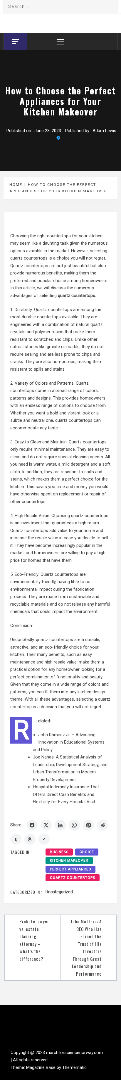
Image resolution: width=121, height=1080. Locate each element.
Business (59, 852)
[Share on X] (46, 825)
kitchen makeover (69, 860)
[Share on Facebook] (32, 825)
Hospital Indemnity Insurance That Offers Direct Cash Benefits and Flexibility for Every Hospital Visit (66, 794)
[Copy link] (44, 839)
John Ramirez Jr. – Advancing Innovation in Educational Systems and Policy (69, 742)
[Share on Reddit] (102, 825)
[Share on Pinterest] (88, 825)
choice (87, 852)
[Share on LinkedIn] (60, 825)
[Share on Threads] (30, 839)
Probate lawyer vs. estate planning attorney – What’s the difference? (34, 940)
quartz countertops (72, 878)
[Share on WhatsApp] (74, 825)
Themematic (74, 1067)
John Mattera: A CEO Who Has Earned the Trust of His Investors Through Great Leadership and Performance (86, 947)
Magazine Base (41, 1067)
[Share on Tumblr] (15, 839)
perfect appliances (70, 869)
